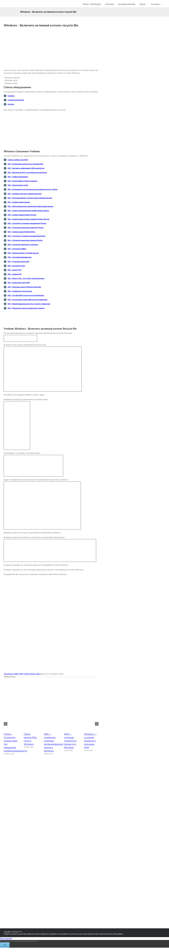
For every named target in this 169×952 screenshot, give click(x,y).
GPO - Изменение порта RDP (19, 283)
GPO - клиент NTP (14, 270)
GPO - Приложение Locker (18, 185)
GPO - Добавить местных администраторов (24, 194)
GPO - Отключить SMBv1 (17, 249)
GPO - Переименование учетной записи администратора (30, 198)
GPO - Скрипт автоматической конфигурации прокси (28, 211)
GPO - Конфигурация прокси (19, 202)
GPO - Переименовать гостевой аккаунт (23, 253)
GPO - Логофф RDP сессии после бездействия (26, 295)
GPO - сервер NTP (15, 274)
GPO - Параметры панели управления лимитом (26, 308)
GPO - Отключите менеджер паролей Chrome (26, 228)
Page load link (6, 938)
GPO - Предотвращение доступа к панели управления (29, 304)
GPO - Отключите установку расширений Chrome (27, 223)
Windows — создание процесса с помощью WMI (90, 741)
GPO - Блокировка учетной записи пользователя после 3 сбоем (32, 189)
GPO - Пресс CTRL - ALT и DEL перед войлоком (26, 278)
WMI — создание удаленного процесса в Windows (70, 741)
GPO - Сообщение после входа (20, 291)
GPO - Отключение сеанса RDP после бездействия (27, 300)
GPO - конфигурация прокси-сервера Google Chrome (28, 219)
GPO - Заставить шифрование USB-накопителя (26, 168)
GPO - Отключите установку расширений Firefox (26, 236)
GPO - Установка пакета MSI (18, 261)
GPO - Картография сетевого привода (22, 181)
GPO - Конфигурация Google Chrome (22, 215)
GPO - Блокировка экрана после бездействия (25, 164)
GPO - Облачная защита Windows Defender (24, 287)
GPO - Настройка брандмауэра (19, 257)
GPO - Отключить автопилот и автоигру (23, 245)
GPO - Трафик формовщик (18, 177)
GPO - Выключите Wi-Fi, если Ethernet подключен (27, 172)
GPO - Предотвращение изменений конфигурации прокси (30, 206)
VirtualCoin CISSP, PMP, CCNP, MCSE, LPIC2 (22, 674)
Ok (5, 945)
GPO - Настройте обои (16, 266)
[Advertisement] (51, 47)
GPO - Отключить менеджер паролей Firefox (25, 240)
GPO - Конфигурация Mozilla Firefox (21, 232)
